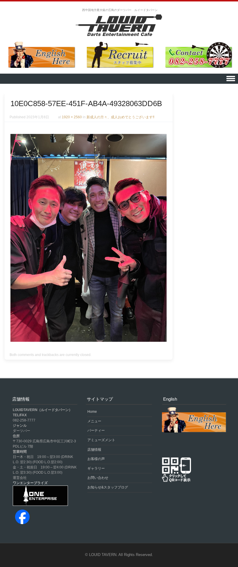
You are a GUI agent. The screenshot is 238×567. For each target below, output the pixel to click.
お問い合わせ (97, 478)
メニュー (94, 421)
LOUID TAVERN (102, 555)
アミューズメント (101, 440)
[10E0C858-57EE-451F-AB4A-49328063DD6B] (88, 340)
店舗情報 (94, 450)
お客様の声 (96, 459)
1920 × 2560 (72, 117)
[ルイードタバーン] (119, 26)
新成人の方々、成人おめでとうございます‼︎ (120, 117)
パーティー (96, 430)
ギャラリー (96, 468)
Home (92, 412)
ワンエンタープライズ (30, 483)
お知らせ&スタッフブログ (107, 487)
